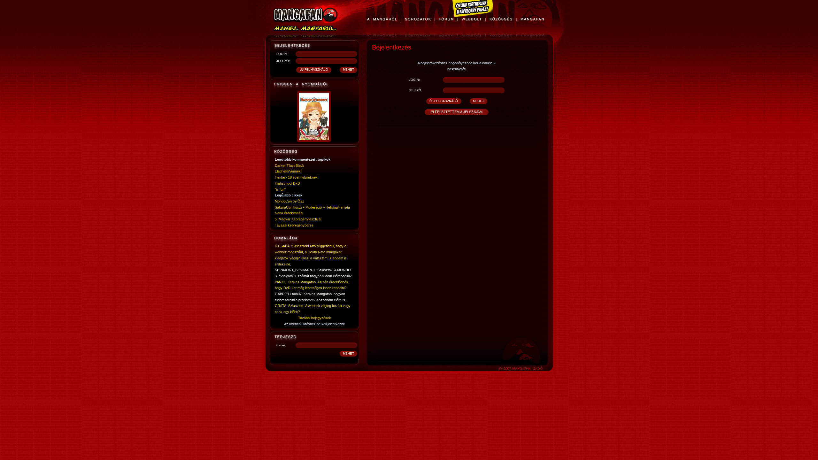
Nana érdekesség (289, 213)
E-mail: (281, 345)
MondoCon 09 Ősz (289, 201)
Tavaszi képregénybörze (294, 225)
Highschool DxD (287, 183)
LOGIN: (282, 54)
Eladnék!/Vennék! (288, 171)
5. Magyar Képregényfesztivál (298, 219)
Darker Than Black (289, 165)
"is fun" (280, 189)
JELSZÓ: (283, 61)
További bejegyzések (314, 318)
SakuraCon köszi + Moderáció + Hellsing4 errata (312, 207)
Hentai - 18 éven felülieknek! (297, 177)
